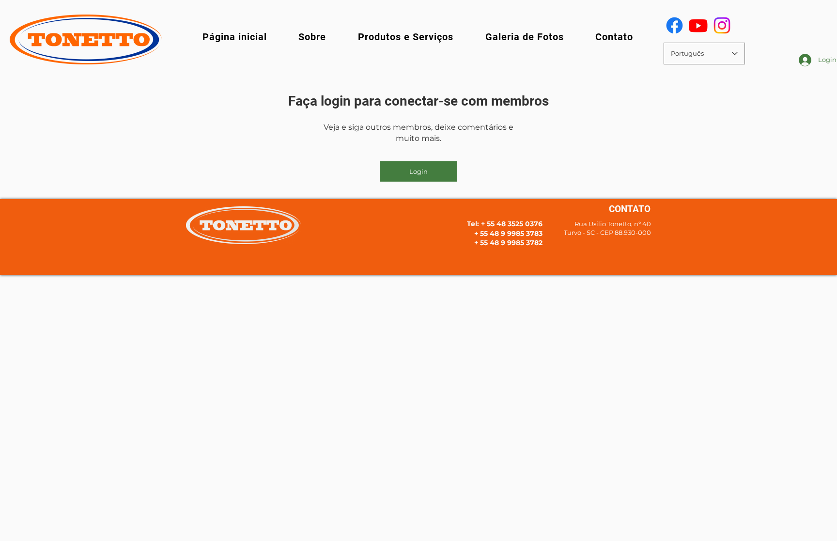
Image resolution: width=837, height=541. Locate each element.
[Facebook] (674, 25)
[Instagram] (722, 25)
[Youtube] (698, 25)
